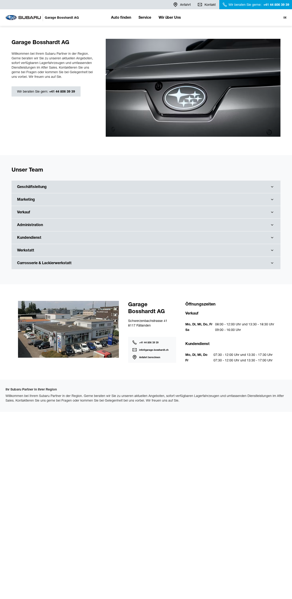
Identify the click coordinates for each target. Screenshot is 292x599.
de (284, 17)
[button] (146, 187)
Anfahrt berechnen (149, 357)
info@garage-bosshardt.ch (154, 349)
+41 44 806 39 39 (61, 91)
